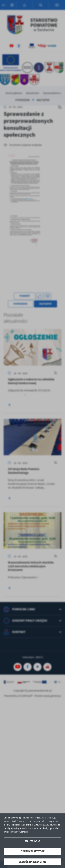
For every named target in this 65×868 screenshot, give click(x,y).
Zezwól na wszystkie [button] (32, 862)
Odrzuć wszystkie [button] (33, 851)
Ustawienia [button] (32, 841)
